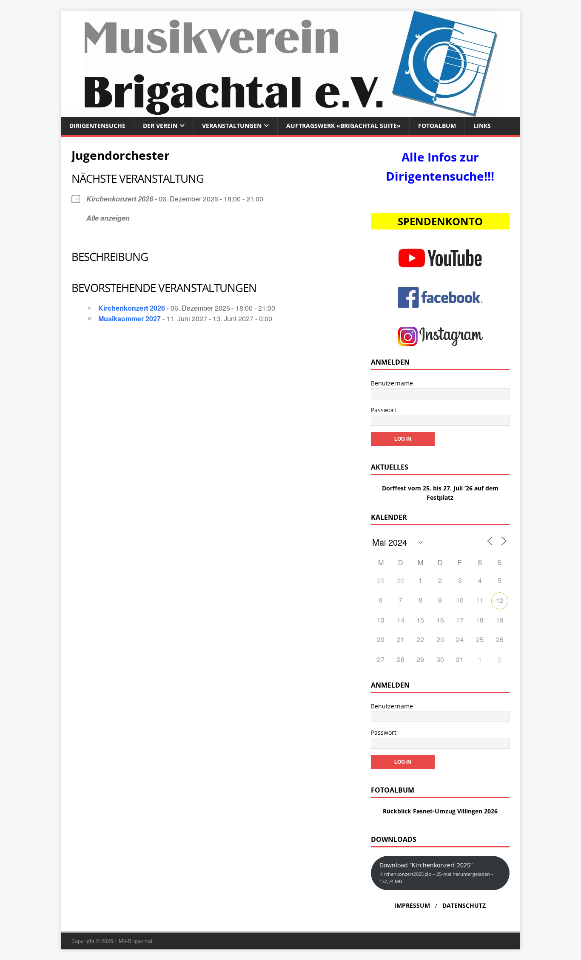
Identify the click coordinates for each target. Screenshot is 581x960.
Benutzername (392, 383)
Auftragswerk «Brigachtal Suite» (343, 126)
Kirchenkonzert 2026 (119, 199)
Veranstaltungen (232, 126)
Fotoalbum (437, 126)
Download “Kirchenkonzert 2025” (436, 872)
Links (482, 126)
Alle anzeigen (108, 218)
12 (500, 600)
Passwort (383, 410)
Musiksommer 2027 (129, 318)
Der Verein (160, 126)
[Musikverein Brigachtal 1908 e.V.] (290, 112)
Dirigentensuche (97, 126)
